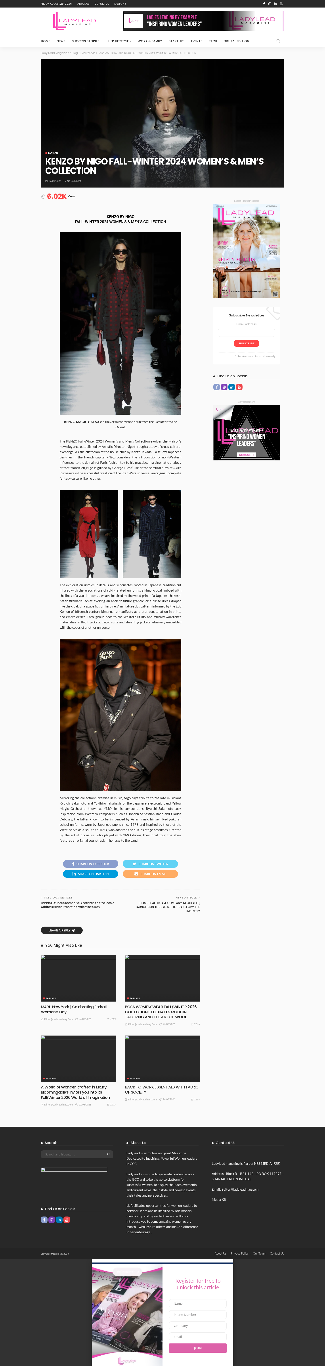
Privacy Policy (240, 1253)
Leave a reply (60, 930)
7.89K (197, 1024)
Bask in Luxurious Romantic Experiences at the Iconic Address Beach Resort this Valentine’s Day (77, 905)
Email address (246, 324)
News (61, 41)
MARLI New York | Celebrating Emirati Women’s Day (74, 1009)
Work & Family (150, 41)
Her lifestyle (118, 41)
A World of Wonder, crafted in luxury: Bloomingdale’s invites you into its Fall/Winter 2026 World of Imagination (75, 1092)
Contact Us (102, 4)
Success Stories (85, 41)
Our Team (259, 1253)
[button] (162, 1261)
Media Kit (120, 4)
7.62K (113, 1018)
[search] (278, 41)
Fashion (53, 153)
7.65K (197, 1099)
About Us (83, 4)
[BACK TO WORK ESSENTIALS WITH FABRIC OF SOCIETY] (162, 1058)
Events (196, 41)
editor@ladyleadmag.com (58, 1019)
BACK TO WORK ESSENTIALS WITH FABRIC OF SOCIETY (162, 1089)
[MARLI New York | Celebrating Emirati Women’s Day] (78, 978)
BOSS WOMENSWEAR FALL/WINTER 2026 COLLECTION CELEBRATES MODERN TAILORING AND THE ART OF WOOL (161, 1012)
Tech (213, 41)
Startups (176, 41)
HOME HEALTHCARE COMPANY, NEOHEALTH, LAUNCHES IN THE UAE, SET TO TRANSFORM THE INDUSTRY (168, 907)
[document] (162, 1312)
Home (45, 41)
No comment (74, 180)
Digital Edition (236, 41)
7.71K (113, 1104)
